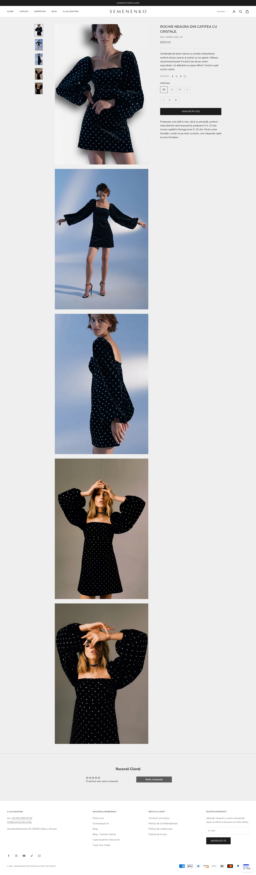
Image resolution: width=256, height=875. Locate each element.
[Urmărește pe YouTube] (24, 855)
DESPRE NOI (40, 11)
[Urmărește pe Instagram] (16, 855)
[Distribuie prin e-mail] (185, 76)
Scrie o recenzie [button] (154, 779)
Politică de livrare (157, 834)
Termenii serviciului (158, 818)
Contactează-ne (101, 823)
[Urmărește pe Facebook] (8, 855)
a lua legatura (71, 11)
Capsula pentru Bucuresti (106, 839)
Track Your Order (102, 845)
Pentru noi (98, 818)
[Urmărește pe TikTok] (31, 855)
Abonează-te (218, 840)
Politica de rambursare (160, 829)
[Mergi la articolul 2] (39, 45)
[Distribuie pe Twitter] (176, 76)
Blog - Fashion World (104, 834)
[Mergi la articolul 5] (39, 88)
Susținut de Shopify (46, 866)
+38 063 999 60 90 (21, 818)
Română (221, 12)
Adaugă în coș (191, 111)
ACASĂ (10, 11)
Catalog (23, 11)
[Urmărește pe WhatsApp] (39, 855)
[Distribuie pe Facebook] (172, 76)
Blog (54, 11)
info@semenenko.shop (19, 822)
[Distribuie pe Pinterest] (181, 76)
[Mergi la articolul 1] (39, 30)
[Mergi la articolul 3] (39, 59)
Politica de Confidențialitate (163, 823)
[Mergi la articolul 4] (39, 74)
